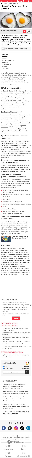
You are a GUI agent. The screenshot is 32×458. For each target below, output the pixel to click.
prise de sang (14, 167)
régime (3, 228)
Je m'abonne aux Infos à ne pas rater (16, 48)
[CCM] (8, 446)
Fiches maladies (13, 3)
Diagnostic (5, 62)
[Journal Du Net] (23, 446)
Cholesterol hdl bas (8, 313)
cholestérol (20, 73)
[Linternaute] (8, 449)
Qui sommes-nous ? (7, 436)
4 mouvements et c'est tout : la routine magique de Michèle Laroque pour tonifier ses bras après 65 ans (16, 406)
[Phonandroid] (23, 456)
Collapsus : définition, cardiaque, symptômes (16, 341)
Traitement (5, 66)
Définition (4, 56)
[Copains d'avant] (8, 453)
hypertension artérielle (8, 266)
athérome (10, 81)
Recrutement (26, 436)
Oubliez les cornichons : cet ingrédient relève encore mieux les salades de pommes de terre (15, 392)
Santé (5, 366)
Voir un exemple (25, 366)
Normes (4, 58)
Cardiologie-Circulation (12, 352)
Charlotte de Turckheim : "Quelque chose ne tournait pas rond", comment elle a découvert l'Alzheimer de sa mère (15, 399)
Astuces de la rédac (9, 368)
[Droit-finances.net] (23, 449)
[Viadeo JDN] (23, 453)
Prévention (5, 68)
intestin (18, 95)
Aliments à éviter (6, 64)
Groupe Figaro (14, 439)
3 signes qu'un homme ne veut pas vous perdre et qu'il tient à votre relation (16, 412)
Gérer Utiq (27, 437)
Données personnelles (7, 437)
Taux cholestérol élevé (8, 60)
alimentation (4, 250)
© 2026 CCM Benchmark (24, 439)
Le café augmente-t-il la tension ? (12, 344)
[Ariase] (8, 456)
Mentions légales (6, 439)
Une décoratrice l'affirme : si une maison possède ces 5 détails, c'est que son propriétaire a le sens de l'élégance (14, 386)
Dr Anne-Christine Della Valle (9, 30)
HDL (20, 129)
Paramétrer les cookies (18, 437)
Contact (15, 436)
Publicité (20, 436)
